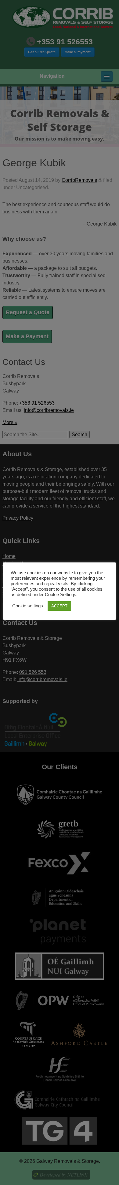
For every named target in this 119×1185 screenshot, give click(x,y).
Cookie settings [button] (27, 605)
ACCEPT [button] (59, 606)
